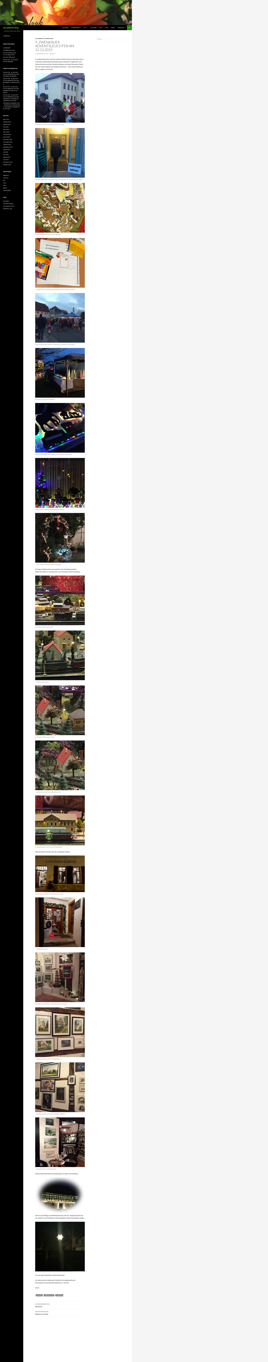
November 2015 (7, 142)
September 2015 (7, 147)
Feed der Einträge (8, 203)
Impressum (121, 27)
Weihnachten (49, 1295)
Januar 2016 (6, 137)
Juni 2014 (6, 159)
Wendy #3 (42, 1305)
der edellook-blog (11, 28)
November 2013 (7, 162)
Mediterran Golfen (41, 1313)
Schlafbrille (13, 76)
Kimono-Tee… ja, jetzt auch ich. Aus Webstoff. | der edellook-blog (11, 74)
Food (106, 27)
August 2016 (6, 124)
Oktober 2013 (7, 164)
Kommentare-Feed (8, 206)
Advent (39, 1295)
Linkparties (6, 36)
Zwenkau (59, 1295)
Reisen (113, 27)
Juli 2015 (5, 152)
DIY (85, 27)
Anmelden (6, 201)
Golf (100, 27)
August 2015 (6, 149)
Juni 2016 (6, 127)
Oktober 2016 (7, 122)
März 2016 (6, 132)
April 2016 (6, 129)
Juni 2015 (6, 154)
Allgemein (65, 27)
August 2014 (6, 157)
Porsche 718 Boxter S (9, 57)
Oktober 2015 (7, 144)
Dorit (53, 53)
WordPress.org (7, 208)
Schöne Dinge (75, 27)
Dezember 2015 (7, 139)
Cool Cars (93, 27)
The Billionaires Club (9, 50)
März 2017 (6, 119)
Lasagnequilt (6, 48)
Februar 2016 (7, 134)
